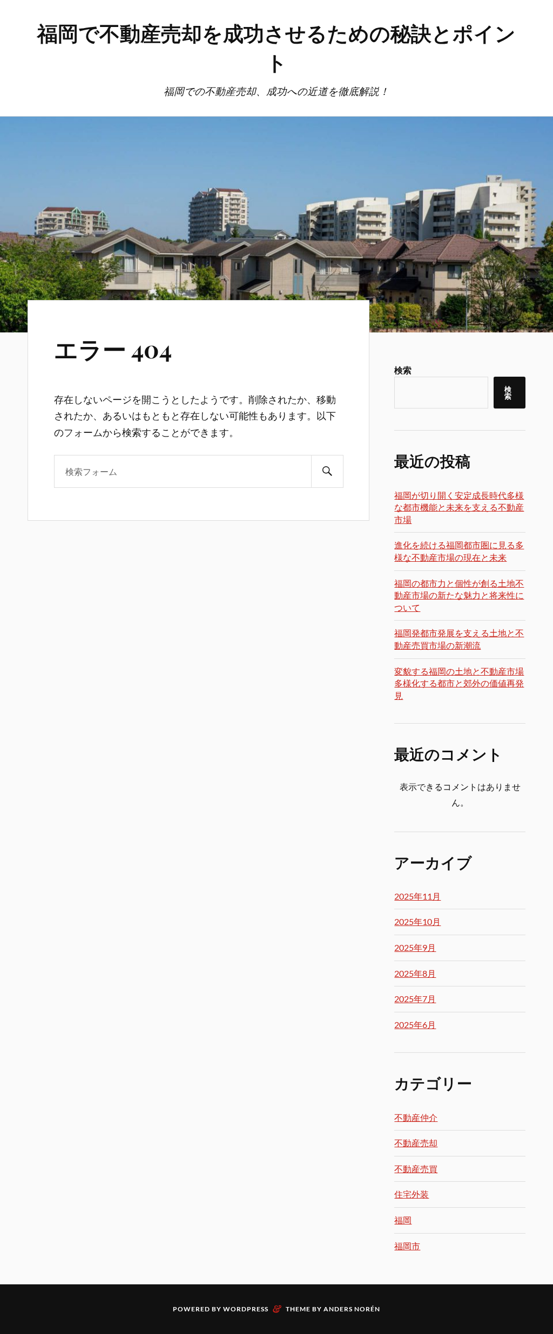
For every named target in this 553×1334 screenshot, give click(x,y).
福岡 (403, 1220)
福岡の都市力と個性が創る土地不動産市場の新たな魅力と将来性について (459, 595)
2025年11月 (417, 896)
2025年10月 (417, 921)
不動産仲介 (415, 1117)
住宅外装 (411, 1194)
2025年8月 (415, 973)
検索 (403, 370)
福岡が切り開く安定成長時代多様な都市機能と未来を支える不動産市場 (459, 507)
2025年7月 (415, 998)
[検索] (327, 471)
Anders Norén (351, 1309)
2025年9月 (415, 947)
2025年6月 (415, 1024)
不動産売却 (415, 1143)
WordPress (245, 1309)
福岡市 (407, 1246)
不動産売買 (415, 1168)
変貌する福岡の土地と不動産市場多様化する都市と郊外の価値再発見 (459, 683)
